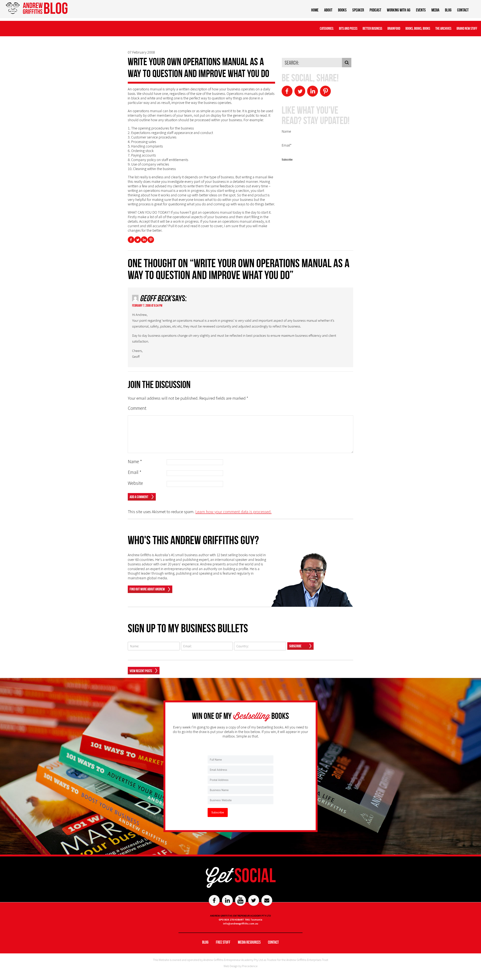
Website (135, 483)
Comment (137, 408)
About (328, 10)
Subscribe (295, 646)
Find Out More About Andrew (147, 589)
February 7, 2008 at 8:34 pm (147, 305)
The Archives (443, 28)
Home (314, 10)
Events (421, 10)
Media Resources (249, 942)
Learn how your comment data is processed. (233, 511)
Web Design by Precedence (241, 966)
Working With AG (398, 10)
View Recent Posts (141, 671)
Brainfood (393, 28)
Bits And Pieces (348, 28)
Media (435, 10)
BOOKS (342, 10)
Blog (448, 10)
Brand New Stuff (467, 28)
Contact (463, 10)
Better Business (372, 28)
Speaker (358, 10)
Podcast (375, 10)
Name (135, 461)
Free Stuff (223, 942)
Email (134, 472)
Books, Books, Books (417, 28)
